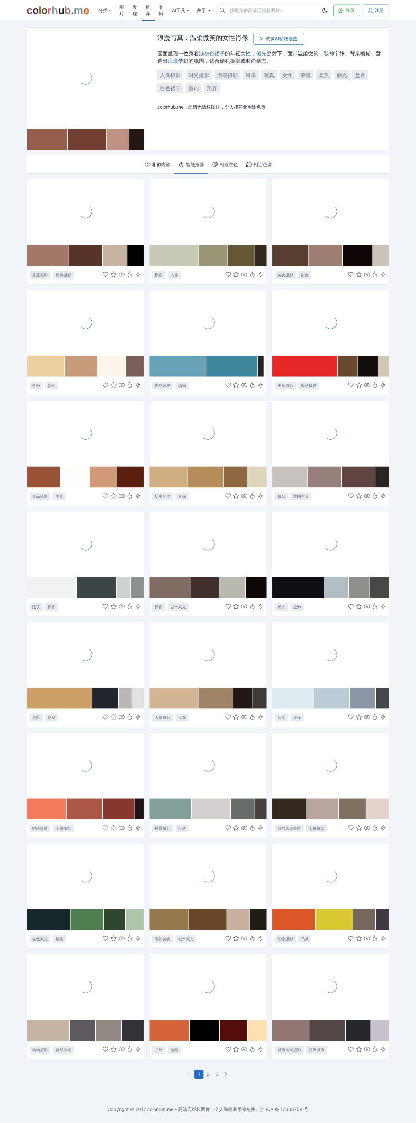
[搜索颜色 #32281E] (289, 809)
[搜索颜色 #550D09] (234, 1030)
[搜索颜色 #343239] (133, 1030)
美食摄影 (285, 274)
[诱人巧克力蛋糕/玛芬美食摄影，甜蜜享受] (85, 433)
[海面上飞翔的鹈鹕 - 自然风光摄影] (208, 322)
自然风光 (162, 385)
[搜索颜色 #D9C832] (334, 919)
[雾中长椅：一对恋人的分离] (208, 211)
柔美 (323, 75)
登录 (350, 10)
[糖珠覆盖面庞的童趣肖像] (85, 211)
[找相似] (121, 275)
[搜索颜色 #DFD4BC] (256, 477)
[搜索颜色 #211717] (243, 698)
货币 (52, 385)
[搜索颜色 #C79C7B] (81, 366)
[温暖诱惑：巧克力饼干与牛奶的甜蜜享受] (330, 211)
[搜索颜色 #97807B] (325, 477)
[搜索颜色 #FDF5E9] (112, 366)
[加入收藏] (113, 275)
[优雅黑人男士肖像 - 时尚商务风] (208, 654)
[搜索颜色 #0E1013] (298, 587)
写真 (269, 75)
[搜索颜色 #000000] (205, 1030)
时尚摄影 (198, 75)
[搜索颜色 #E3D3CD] (377, 809)
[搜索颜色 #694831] (348, 366)
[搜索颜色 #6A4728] (208, 919)
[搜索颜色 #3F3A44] (382, 919)
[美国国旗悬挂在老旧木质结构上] (330, 433)
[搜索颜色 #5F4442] (359, 477)
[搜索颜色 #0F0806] (358, 255)
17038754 (291, 1109)
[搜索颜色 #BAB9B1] (232, 587)
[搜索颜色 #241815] (136, 139)
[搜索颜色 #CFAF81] (169, 477)
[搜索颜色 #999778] (213, 255)
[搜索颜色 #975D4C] (47, 139)
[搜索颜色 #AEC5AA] (135, 919)
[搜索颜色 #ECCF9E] (46, 366)
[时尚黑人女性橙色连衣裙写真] (85, 765)
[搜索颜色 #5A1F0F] (130, 477)
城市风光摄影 (289, 1049)
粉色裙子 (214, 53)
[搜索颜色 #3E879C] (232, 366)
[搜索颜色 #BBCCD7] (332, 698)
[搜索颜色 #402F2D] (204, 587)
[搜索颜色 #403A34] (259, 698)
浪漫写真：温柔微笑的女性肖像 (202, 38)
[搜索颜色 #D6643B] (170, 1030)
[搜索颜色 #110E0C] (368, 366)
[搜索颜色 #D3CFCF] (211, 809)
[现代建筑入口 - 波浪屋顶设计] (85, 543)
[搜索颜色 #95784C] (169, 919)
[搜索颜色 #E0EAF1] (293, 698)
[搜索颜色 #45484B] (382, 698)
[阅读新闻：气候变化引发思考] (330, 654)
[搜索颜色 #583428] (86, 255)
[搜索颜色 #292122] (261, 366)
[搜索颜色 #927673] (290, 1030)
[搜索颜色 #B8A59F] (323, 809)
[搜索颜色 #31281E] (260, 255)
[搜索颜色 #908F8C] (359, 587)
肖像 (251, 75)
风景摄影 (162, 828)
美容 (212, 88)
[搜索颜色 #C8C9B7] (174, 255)
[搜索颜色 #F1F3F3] (52, 587)
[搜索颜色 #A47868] (48, 255)
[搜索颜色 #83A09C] (170, 809)
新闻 (281, 717)
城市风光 (178, 606)
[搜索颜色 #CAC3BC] (381, 255)
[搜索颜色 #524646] (327, 1030)
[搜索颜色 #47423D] (260, 809)
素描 (182, 496)
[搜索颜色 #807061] (352, 809)
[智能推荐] (129, 275)
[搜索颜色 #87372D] (119, 809)
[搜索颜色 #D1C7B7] (383, 366)
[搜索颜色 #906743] (235, 477)
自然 (182, 828)
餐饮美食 (162, 938)
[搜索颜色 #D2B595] (174, 698)
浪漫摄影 (227, 75)
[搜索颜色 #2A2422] (382, 477)
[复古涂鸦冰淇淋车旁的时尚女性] (208, 875)
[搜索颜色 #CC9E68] (59, 698)
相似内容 (161, 164)
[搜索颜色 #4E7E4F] (87, 919)
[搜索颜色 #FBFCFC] (265, 366)
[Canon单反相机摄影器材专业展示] (85, 654)
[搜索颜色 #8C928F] (137, 587)
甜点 (305, 274)
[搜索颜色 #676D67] (242, 809)
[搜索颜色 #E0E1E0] (138, 698)
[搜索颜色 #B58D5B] (206, 477)
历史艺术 (162, 496)
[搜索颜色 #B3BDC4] (336, 587)
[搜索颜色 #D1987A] (103, 477)
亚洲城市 (316, 1049)
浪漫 (173, 61)
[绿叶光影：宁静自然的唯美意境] (85, 875)
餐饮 (281, 606)
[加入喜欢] (105, 275)
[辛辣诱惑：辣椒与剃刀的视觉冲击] (330, 322)
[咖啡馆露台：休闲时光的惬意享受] (330, 543)
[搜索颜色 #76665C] (364, 919)
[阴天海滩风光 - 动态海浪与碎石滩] (208, 765)
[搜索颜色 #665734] (241, 255)
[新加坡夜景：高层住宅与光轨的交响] (330, 986)
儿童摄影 (40, 274)
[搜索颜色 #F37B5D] (47, 809)
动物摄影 (285, 938)
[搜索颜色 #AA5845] (85, 809)
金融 (36, 385)
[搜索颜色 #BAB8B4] (125, 698)
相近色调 (263, 164)
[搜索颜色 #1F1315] (139, 809)
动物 (182, 385)
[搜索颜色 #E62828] (305, 366)
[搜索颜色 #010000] (135, 255)
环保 (297, 717)
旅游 (297, 606)
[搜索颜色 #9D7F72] (326, 255)
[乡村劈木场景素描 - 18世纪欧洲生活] (208, 433)
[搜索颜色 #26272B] (358, 1030)
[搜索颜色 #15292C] (49, 919)
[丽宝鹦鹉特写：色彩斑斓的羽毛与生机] (330, 875)
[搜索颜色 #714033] (87, 139)
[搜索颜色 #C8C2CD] (380, 1030)
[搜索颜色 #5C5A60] (83, 1030)
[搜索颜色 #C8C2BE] (290, 477)
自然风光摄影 (289, 828)
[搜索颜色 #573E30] (290, 255)
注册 (379, 10)
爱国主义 (301, 496)
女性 (245, 53)
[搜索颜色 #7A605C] (135, 366)
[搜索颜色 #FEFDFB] (75, 477)
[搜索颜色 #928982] (109, 1030)
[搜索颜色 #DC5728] (294, 919)
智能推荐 (195, 164)
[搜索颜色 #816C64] (170, 587)
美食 (59, 496)
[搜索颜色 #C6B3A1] (115, 255)
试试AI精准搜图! (282, 38)
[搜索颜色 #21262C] (105, 698)
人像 (174, 274)
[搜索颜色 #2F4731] (115, 919)
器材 (52, 717)
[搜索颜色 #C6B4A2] (48, 1030)
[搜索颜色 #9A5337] (43, 477)
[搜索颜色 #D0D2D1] (123, 587)
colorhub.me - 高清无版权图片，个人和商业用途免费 (201, 1109)
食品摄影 (40, 496)
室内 (193, 88)
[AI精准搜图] (138, 275)
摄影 (158, 274)
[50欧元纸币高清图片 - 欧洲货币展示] (85, 322)
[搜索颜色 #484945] (379, 587)
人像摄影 (170, 75)
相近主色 (229, 164)
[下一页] (227, 1074)
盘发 (360, 75)
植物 (59, 938)
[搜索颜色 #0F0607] (256, 587)
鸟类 (305, 938)
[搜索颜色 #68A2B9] (178, 366)
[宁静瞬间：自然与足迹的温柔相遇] (330, 765)
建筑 (36, 606)
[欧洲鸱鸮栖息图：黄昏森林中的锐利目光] (85, 986)
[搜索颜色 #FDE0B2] (257, 1030)
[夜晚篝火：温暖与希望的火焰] (208, 986)
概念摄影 (309, 385)
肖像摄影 (63, 274)
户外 (158, 1049)
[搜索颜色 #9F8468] (216, 698)
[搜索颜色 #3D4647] (97, 587)
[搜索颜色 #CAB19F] (238, 919)
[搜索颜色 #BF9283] (118, 139)
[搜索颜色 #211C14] (258, 919)
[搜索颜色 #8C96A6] (363, 698)
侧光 (261, 53)
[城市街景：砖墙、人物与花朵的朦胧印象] (208, 543)
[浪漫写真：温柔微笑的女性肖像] (85, 78)
